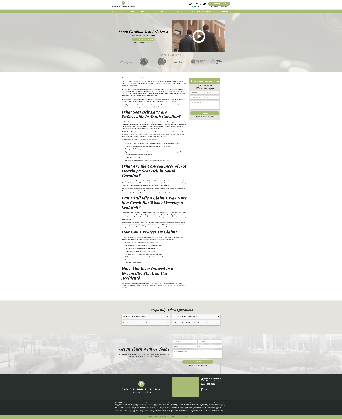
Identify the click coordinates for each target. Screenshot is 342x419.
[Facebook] (202, 389)
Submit (205, 113)
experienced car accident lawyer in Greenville (144, 105)
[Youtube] (205, 389)
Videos (179, 11)
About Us (116, 11)
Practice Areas (138, 11)
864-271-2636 (197, 3)
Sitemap (177, 416)
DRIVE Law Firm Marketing (192, 416)
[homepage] (124, 5)
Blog (128, 78)
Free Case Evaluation (219, 4)
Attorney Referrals (201, 11)
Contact (225, 11)
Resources (161, 11)
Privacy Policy (172, 416)
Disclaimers (165, 416)
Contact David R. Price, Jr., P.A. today (168, 285)
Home (123, 78)
